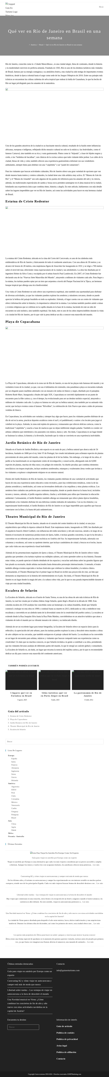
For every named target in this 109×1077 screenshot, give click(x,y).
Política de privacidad (67, 1039)
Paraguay (15, 815)
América (11, 783)
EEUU (13, 790)
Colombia (15, 799)
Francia (14, 765)
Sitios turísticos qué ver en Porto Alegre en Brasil (54, 694)
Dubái (13, 830)
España (14, 759)
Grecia (14, 777)
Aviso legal (61, 1046)
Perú (13, 793)
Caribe (14, 808)
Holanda (14, 780)
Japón (13, 827)
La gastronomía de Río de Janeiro (88, 694)
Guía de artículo (64, 1026)
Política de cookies (65, 1033)
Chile (13, 796)
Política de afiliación (66, 1052)
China (13, 824)
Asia (10, 821)
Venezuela (15, 805)
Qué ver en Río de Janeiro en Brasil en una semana (64, 45)
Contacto (60, 1059)
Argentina (15, 787)
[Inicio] (27, 45)
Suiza (13, 774)
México (14, 802)
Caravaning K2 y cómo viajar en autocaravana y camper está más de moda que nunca (54, 876)
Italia (13, 762)
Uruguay (14, 812)
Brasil (13, 818)
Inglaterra (15, 771)
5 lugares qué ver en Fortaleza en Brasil (21, 694)
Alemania (15, 768)
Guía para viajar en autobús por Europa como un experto (54, 858)
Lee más (96, 865)
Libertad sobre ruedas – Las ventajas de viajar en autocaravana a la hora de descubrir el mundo (54, 895)
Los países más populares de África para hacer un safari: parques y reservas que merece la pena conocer (54, 935)
